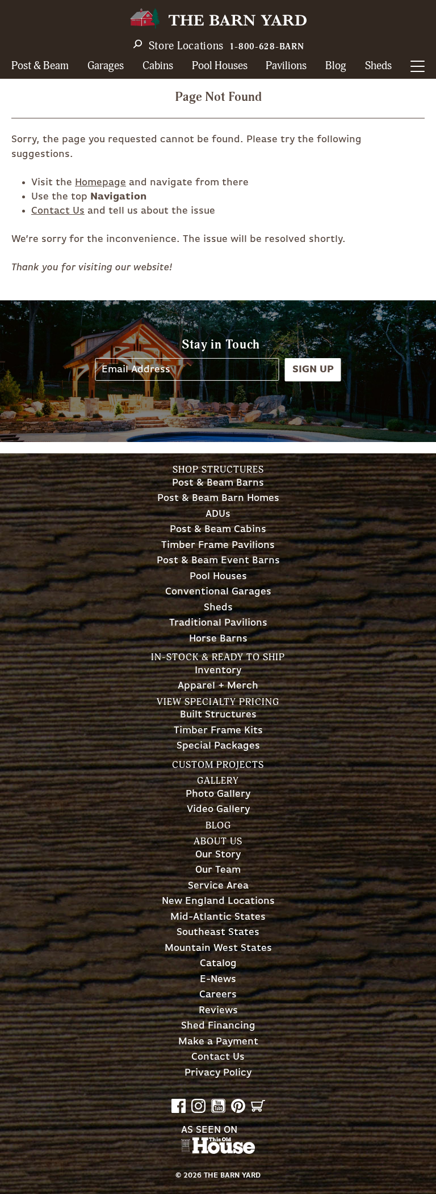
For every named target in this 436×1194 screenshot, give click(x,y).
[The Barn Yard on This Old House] (218, 1151)
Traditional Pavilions (218, 623)
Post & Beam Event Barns (218, 561)
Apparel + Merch (218, 686)
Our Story (218, 855)
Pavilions (286, 66)
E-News (218, 979)
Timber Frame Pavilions (218, 545)
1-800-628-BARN (266, 46)
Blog (335, 66)
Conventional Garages (218, 592)
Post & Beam (40, 66)
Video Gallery (218, 809)
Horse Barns (218, 639)
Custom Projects (218, 765)
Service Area (218, 886)
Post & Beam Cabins (218, 529)
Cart (258, 1106)
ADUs (218, 514)
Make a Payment (218, 1042)
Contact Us (58, 211)
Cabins (157, 66)
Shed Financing (218, 1026)
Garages (105, 66)
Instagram (198, 1106)
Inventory (218, 670)
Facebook (178, 1106)
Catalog (218, 963)
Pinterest (238, 1106)
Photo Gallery (218, 794)
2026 (192, 1175)
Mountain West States (218, 948)
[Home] (218, 18)
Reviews (218, 1010)
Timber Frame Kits (218, 731)
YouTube (218, 1106)
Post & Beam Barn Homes (218, 498)
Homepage (100, 182)
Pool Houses (220, 66)
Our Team (218, 870)
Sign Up (313, 369)
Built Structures (218, 715)
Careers (218, 995)
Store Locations (186, 46)
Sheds (378, 66)
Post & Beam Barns (218, 483)
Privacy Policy (218, 1073)
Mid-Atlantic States (218, 917)
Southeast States (218, 932)
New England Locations (218, 901)
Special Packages (218, 746)
